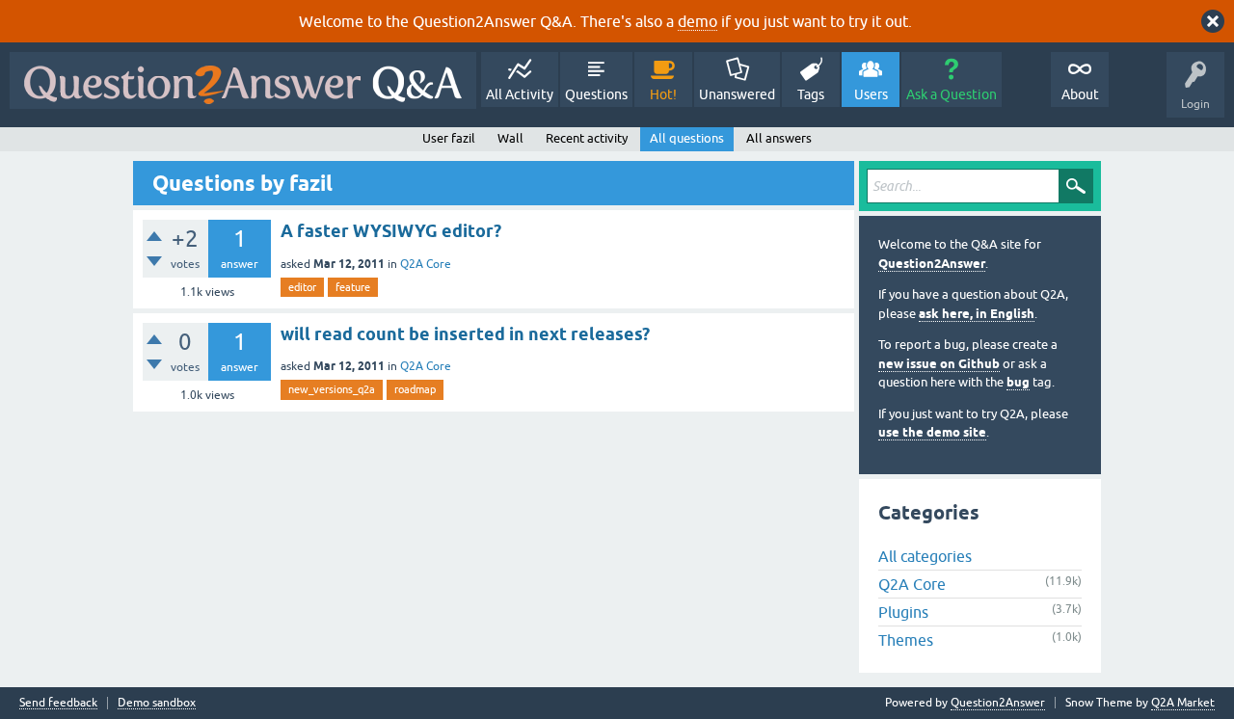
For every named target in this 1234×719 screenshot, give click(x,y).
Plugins (903, 612)
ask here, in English (976, 313)
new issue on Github (939, 364)
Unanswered (737, 94)
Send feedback (58, 703)
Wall (510, 138)
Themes (905, 640)
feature (352, 287)
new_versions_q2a (331, 389)
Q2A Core (425, 264)
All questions (687, 138)
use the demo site (932, 432)
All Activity (519, 94)
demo (697, 21)
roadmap (415, 389)
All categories (925, 556)
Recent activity (587, 138)
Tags (810, 94)
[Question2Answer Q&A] (243, 80)
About (1080, 94)
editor (302, 287)
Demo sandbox (157, 703)
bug (1018, 382)
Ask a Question (951, 94)
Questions (596, 94)
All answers (779, 138)
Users (871, 94)
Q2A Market (1183, 702)
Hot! (663, 94)
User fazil (448, 138)
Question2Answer (931, 263)
